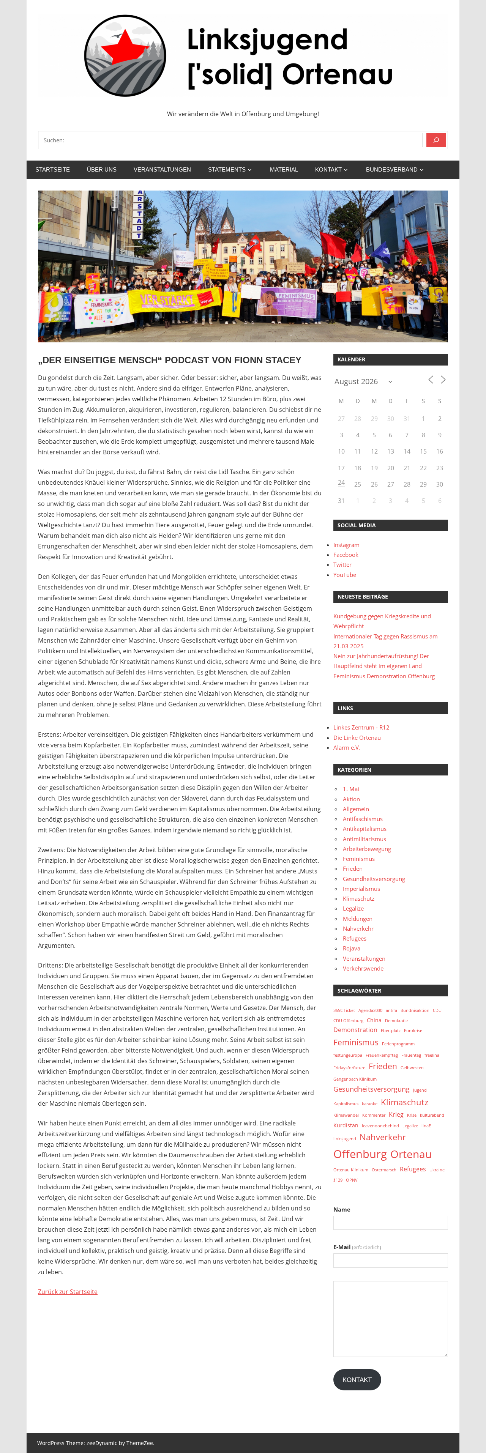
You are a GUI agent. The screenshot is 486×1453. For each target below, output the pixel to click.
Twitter (342, 564)
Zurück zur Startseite (68, 1292)
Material (284, 169)
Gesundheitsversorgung (374, 879)
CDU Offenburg (348, 1020)
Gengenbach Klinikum (355, 1079)
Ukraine (437, 1169)
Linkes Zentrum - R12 (361, 727)
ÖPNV (352, 1180)
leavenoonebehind (380, 1125)
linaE (426, 1125)
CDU (437, 1010)
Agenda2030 (370, 1010)
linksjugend (344, 1138)
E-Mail (357, 1247)
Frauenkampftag (382, 1055)
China (374, 1020)
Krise (412, 1115)
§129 (337, 1180)
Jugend (420, 1090)
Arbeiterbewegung (367, 849)
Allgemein (356, 809)
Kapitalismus (345, 1103)
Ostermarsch (384, 1169)
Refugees (354, 938)
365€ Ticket (344, 1010)
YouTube (344, 574)
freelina (431, 1055)
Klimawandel (346, 1115)
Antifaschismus (363, 819)
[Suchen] (436, 140)
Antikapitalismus (365, 828)
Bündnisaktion (415, 1010)
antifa (391, 1010)
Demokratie (396, 1020)
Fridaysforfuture (349, 1067)
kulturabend (432, 1115)
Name (341, 1209)
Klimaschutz (358, 898)
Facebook (345, 554)
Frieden (353, 868)
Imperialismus (361, 888)
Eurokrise (413, 1030)
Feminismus (359, 858)
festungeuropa (347, 1055)
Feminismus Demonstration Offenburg (384, 676)
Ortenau (411, 1154)
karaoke (369, 1103)
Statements (227, 169)
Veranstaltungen (162, 169)
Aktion (351, 799)
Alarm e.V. (346, 747)
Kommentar (373, 1115)
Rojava (351, 948)
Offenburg (360, 1153)
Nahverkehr (358, 928)
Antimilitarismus (364, 839)
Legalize (353, 908)
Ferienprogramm (398, 1043)
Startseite (52, 169)
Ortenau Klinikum (350, 1169)
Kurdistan (345, 1125)
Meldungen (357, 918)
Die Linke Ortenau (357, 737)
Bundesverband (392, 169)
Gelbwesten (412, 1067)
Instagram (346, 544)
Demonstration (355, 1030)
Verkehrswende (363, 968)
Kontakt (328, 169)
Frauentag (411, 1055)
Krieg (396, 1114)
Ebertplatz (391, 1030)
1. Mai (351, 789)
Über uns (102, 169)
